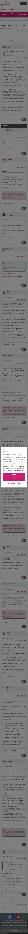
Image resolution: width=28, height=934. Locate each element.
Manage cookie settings (14, 483)
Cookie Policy (19, 470)
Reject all (14, 479)
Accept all (14, 474)
